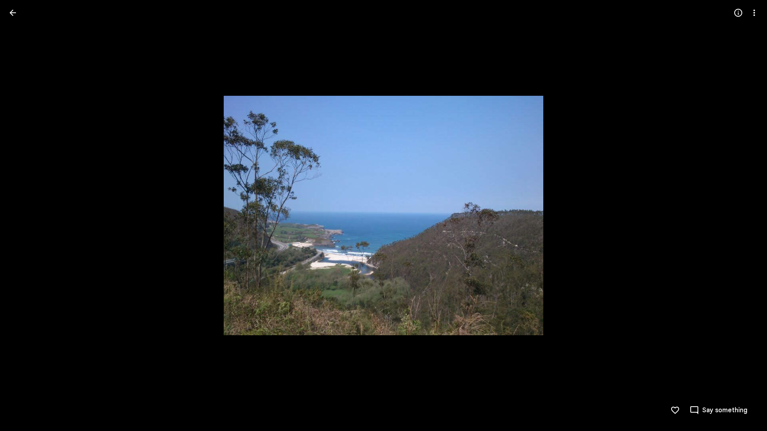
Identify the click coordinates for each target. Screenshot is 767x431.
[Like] (675, 410)
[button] (22, 215)
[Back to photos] (12, 12)
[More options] (754, 13)
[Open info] (738, 13)
